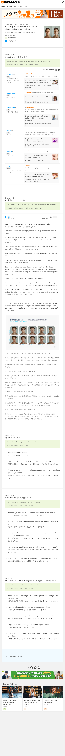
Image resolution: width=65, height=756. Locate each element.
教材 (26, 6)
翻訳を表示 (12, 41)
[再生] (6, 217)
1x (55, 217)
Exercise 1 (9, 54)
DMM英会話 (8, 24)
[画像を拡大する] (52, 32)
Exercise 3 (9, 435)
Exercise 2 (9, 198)
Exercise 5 (9, 578)
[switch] (6, 41)
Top (15, 6)
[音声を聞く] (14, 74)
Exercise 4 (9, 495)
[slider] (9, 217)
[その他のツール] (59, 217)
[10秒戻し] (51, 217)
